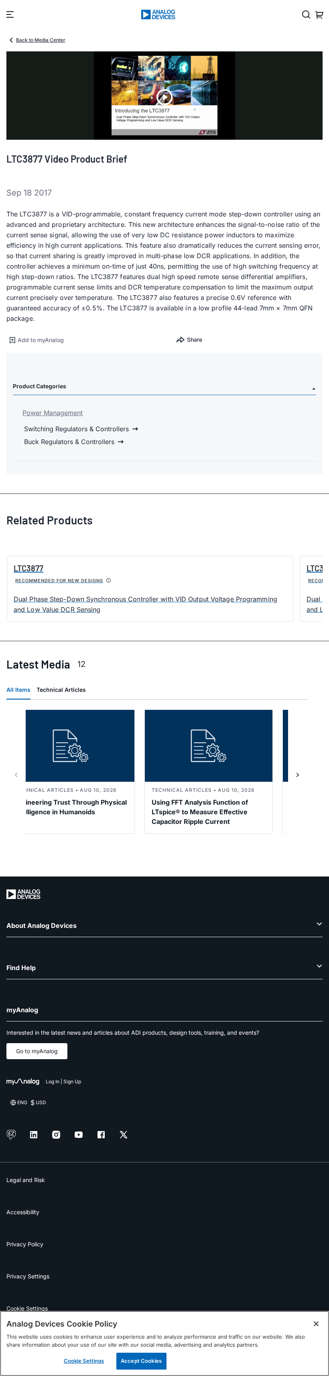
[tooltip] (108, 580)
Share (194, 339)
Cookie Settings (27, 1308)
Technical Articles (61, 689)
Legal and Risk (25, 1179)
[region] (164, 1343)
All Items (18, 689)
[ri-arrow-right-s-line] (297, 775)
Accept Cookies (141, 1361)
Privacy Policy (24, 1244)
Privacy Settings (27, 1276)
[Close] (316, 1324)
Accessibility (22, 1212)
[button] (85, 340)
